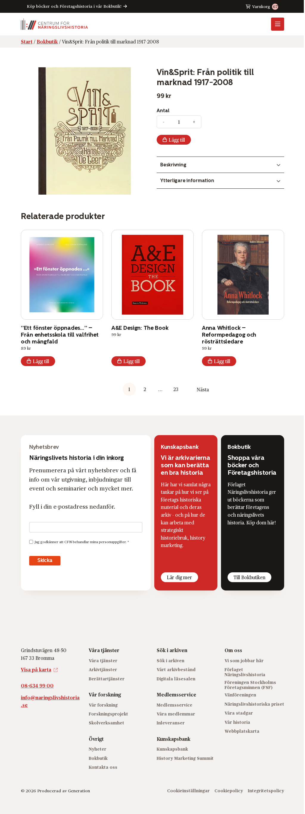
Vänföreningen (240, 694)
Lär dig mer (179, 577)
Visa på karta (36, 669)
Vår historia (237, 722)
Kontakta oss (103, 767)
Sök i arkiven (170, 660)
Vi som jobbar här (244, 660)
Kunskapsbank (172, 748)
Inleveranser (171, 722)
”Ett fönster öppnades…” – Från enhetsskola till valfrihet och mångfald (60, 334)
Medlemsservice (174, 704)
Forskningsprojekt (108, 713)
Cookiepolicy (228, 790)
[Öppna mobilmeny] (277, 24)
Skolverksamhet (106, 722)
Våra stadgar (239, 712)
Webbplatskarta (242, 731)
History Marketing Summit (185, 758)
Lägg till (177, 139)
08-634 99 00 (37, 685)
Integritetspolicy (266, 790)
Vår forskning (103, 704)
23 (175, 389)
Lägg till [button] (41, 361)
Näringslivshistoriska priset (254, 704)
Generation (79, 790)
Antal (163, 110)
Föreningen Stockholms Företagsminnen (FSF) (250, 685)
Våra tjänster (103, 660)
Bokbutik (98, 758)
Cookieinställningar (188, 790)
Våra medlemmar (176, 713)
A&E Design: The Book (139, 327)
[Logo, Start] (54, 24)
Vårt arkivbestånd (176, 669)
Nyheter (97, 748)
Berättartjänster (107, 678)
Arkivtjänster (103, 669)
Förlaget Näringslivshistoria (245, 672)
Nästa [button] (203, 389)
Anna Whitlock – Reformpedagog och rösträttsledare (229, 334)
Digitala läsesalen (176, 678)
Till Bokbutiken (249, 577)
